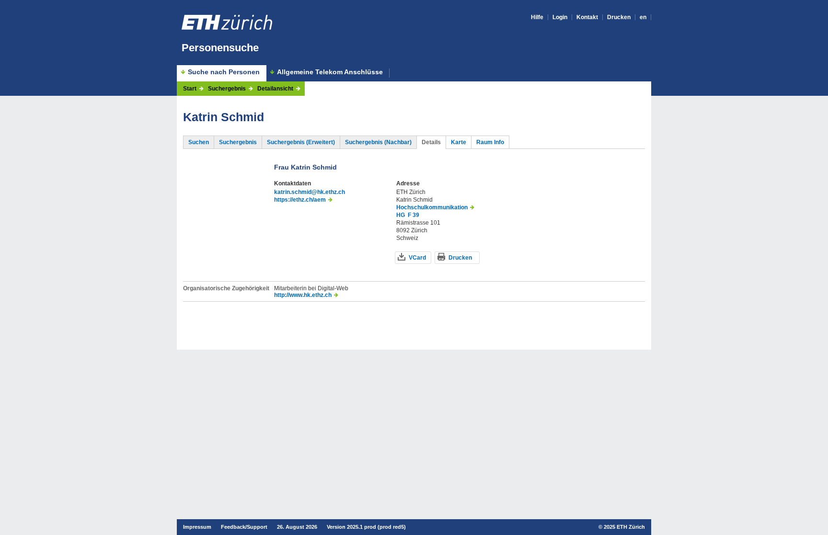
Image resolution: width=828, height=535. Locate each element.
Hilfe (537, 17)
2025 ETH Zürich (624, 527)
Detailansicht (275, 88)
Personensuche (220, 48)
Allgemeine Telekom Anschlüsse (330, 72)
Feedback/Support (244, 527)
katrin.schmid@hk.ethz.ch (309, 192)
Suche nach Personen (224, 72)
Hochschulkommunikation (432, 207)
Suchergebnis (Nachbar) (378, 142)
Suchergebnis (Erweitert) (301, 142)
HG (400, 215)
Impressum (197, 527)
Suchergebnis (227, 88)
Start (189, 88)
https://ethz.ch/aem (300, 199)
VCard (417, 257)
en (643, 17)
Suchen (198, 142)
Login (559, 17)
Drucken (619, 17)
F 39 (413, 215)
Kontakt (587, 17)
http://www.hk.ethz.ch (303, 295)
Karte (458, 142)
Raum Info (490, 142)
